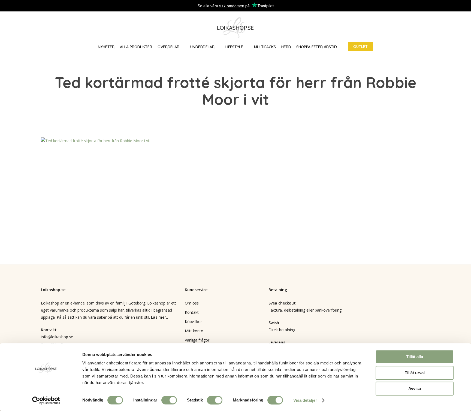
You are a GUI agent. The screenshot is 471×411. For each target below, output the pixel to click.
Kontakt (192, 312)
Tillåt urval (415, 372)
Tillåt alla (414, 356)
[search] (432, 28)
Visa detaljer (305, 400)
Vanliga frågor (197, 340)
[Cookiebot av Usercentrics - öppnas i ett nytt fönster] (46, 400)
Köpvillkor (193, 321)
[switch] (169, 400)
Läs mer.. (159, 317)
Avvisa (414, 388)
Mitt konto (194, 330)
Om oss (192, 303)
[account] (446, 28)
